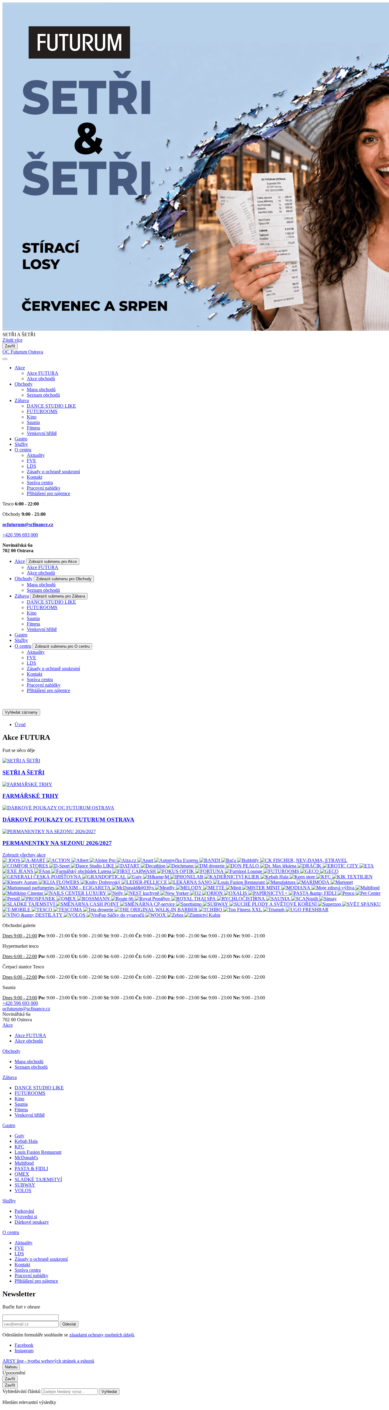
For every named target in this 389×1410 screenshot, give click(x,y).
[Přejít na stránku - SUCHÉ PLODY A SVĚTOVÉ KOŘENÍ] (273, 904)
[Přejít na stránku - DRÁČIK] (310, 865)
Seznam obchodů (43, 395)
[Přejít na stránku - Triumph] (274, 909)
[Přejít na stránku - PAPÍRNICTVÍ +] (268, 893)
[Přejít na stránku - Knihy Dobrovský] (101, 882)
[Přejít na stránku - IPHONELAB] (187, 876)
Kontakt (34, 477)
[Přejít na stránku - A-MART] (33, 860)
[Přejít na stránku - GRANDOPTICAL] (104, 876)
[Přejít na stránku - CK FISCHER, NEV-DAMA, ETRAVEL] (303, 860)
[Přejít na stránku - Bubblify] (248, 860)
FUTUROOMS (42, 411)
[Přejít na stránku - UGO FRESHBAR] (307, 909)
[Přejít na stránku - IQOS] (11, 860)
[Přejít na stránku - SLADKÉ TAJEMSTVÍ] (29, 904)
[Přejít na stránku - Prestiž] (11, 898)
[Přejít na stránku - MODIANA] (296, 887)
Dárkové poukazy (32, 1222)
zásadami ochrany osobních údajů (101, 1334)
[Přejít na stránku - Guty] (135, 876)
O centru (23, 449)
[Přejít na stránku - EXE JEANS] (18, 871)
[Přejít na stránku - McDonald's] (133, 887)
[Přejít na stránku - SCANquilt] (305, 898)
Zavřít (10, 346)
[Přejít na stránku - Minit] (234, 887)
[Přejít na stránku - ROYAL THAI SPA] (194, 898)
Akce (20, 367)
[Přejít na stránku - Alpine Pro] (103, 860)
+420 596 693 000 (20, 534)
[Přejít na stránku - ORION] (213, 893)
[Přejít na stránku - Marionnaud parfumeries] (29, 887)
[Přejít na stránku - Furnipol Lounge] (244, 871)
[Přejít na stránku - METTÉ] (214, 887)
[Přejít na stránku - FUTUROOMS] (281, 871)
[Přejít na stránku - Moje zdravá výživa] (334, 887)
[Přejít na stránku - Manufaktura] (281, 882)
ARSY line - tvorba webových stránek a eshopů (48, 1360)
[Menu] (4, 359)
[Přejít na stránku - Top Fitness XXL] (243, 909)
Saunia (33, 422)
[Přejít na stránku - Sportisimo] (189, 904)
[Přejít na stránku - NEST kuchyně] (142, 893)
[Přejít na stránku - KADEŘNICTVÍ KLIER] (232, 876)
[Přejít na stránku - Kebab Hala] (275, 876)
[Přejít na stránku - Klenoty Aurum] (20, 882)
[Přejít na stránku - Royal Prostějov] (153, 898)
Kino (31, 416)
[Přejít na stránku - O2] (196, 893)
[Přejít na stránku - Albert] (80, 860)
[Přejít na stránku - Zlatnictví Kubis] (202, 915)
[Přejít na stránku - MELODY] (189, 887)
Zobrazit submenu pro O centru (62, 646)
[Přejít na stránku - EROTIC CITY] (341, 865)
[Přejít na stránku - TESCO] (42, 909)
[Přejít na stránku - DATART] (128, 865)
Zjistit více (12, 340)
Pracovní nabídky (43, 488)
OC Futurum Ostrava (22, 351)
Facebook (24, 1345)
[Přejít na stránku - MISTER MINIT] (261, 887)
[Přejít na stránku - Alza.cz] (127, 860)
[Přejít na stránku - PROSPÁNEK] (39, 898)
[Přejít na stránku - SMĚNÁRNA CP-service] (148, 904)
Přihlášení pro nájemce (48, 493)
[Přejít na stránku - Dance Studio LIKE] (93, 865)
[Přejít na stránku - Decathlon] (154, 865)
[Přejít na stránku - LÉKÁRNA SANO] (190, 882)
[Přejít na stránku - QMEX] (67, 898)
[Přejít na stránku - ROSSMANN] (94, 898)
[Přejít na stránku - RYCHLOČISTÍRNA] (241, 898)
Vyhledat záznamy (21, 712)
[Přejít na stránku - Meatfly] (165, 887)
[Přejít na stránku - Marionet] (342, 882)
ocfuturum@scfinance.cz (27, 524)
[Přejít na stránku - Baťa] (229, 860)
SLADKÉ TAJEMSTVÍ (38, 1179)
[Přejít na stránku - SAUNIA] (278, 898)
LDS (31, 466)
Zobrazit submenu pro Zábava (59, 596)
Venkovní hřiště (42, 433)
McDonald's (26, 1157)
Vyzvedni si (26, 1216)
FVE (31, 460)
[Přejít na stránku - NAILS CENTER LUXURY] (76, 893)
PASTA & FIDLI (31, 1168)
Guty (19, 1135)
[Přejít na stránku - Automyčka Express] (176, 860)
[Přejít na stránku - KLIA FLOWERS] (60, 882)
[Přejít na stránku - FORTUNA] (210, 871)
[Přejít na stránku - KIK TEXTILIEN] (352, 876)
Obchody (24, 384)
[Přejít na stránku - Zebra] (175, 915)
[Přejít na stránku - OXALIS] (236, 893)
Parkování (24, 1211)
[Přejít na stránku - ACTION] (58, 860)
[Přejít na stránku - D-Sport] (60, 865)
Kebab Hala (26, 1141)
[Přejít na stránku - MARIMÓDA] (314, 882)
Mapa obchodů (41, 389)
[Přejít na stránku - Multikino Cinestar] (23, 893)
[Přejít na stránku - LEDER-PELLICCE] (145, 882)
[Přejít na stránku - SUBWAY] (216, 904)
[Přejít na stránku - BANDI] (210, 860)
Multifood (24, 1163)
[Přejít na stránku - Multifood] (368, 887)
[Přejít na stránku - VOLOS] (75, 915)
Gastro (21, 438)
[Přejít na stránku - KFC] (324, 876)
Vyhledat (109, 1391)
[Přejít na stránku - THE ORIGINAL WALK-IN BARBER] (157, 909)
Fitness (33, 427)
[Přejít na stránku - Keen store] (303, 876)
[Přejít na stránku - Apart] (145, 860)
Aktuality (36, 455)
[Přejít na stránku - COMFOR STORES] (25, 865)
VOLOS (23, 1190)
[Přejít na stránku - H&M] (156, 876)
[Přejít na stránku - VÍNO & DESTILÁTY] (33, 915)
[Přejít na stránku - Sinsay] (328, 898)
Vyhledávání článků (22, 1391)
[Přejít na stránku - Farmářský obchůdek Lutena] (81, 871)
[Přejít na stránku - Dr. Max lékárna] (279, 865)
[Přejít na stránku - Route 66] (123, 898)
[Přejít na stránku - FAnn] (42, 871)
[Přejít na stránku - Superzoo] (330, 904)
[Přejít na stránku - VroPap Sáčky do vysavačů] (116, 915)
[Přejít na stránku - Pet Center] (368, 893)
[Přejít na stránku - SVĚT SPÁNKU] (361, 904)
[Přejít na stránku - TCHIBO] (211, 909)
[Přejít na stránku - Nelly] (116, 893)
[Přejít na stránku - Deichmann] (181, 865)
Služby (21, 444)
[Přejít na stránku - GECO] (310, 871)
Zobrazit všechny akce (24, 854)
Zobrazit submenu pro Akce (53, 561)
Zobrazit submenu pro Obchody (63, 579)
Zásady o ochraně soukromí (53, 471)
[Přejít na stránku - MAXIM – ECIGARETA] (84, 887)
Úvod (20, 724)
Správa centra (40, 482)
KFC (19, 1146)
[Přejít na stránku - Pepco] (347, 893)
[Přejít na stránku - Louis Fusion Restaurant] (239, 882)
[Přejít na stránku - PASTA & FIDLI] (313, 893)
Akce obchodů (41, 378)
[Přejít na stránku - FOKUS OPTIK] (176, 871)
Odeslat (69, 1324)
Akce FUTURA (42, 373)
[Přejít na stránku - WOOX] (156, 915)
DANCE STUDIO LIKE (51, 406)
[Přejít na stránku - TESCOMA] (68, 909)
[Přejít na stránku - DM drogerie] (210, 865)
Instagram (24, 1350)
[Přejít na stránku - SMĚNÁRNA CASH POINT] (88, 904)
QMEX (22, 1174)
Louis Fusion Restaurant (38, 1152)
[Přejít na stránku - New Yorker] (175, 893)
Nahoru (11, 1367)
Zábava (22, 400)
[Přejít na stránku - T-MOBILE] (17, 909)
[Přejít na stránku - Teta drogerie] (99, 909)
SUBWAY (25, 1185)
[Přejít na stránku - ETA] (367, 865)
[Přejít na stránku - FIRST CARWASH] (134, 871)
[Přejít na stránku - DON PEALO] (243, 865)
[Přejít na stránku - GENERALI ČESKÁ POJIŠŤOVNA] (42, 876)
